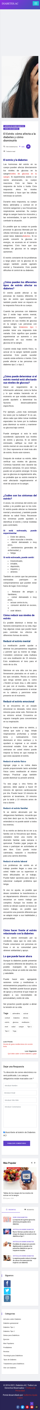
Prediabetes (7, 1347)
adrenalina (16, 1013)
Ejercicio (6, 1339)
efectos (25, 1018)
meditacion (25, 1022)
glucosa (15, 1022)
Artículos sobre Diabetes (14, 126)
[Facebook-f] (18, 1407)
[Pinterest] (27, 1407)
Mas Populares (14, 1168)
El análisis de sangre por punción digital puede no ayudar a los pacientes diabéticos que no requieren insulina (24, 1247)
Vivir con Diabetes (11, 129)
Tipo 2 (7, 1031)
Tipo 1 (29, 1027)
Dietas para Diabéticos (11, 1335)
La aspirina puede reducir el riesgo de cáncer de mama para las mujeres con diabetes (24, 1260)
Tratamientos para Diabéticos (13, 1364)
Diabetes (16, 1018)
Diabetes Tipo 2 (9, 1331)
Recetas (6, 1351)
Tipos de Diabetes (9, 1360)
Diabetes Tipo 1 (9, 1327)
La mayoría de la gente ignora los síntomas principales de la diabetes (24, 1222)
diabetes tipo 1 (28, 327)
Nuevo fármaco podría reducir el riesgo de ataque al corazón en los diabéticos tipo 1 (24, 1234)
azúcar (25, 1013)
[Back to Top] (31, 1404)
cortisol (7, 1018)
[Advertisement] (20, 31)
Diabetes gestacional (10, 1323)
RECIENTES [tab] (30, 1210)
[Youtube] (32, 1407)
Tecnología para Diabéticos (13, 1355)
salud (13, 1027)
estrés (7, 1022)
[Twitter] (22, 1407)
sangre (21, 1027)
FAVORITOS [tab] (12, 1210)
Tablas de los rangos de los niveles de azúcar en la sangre (18, 1194)
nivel (6, 1027)
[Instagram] (36, 1407)
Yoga (14, 1031)
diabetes (26, 236)
